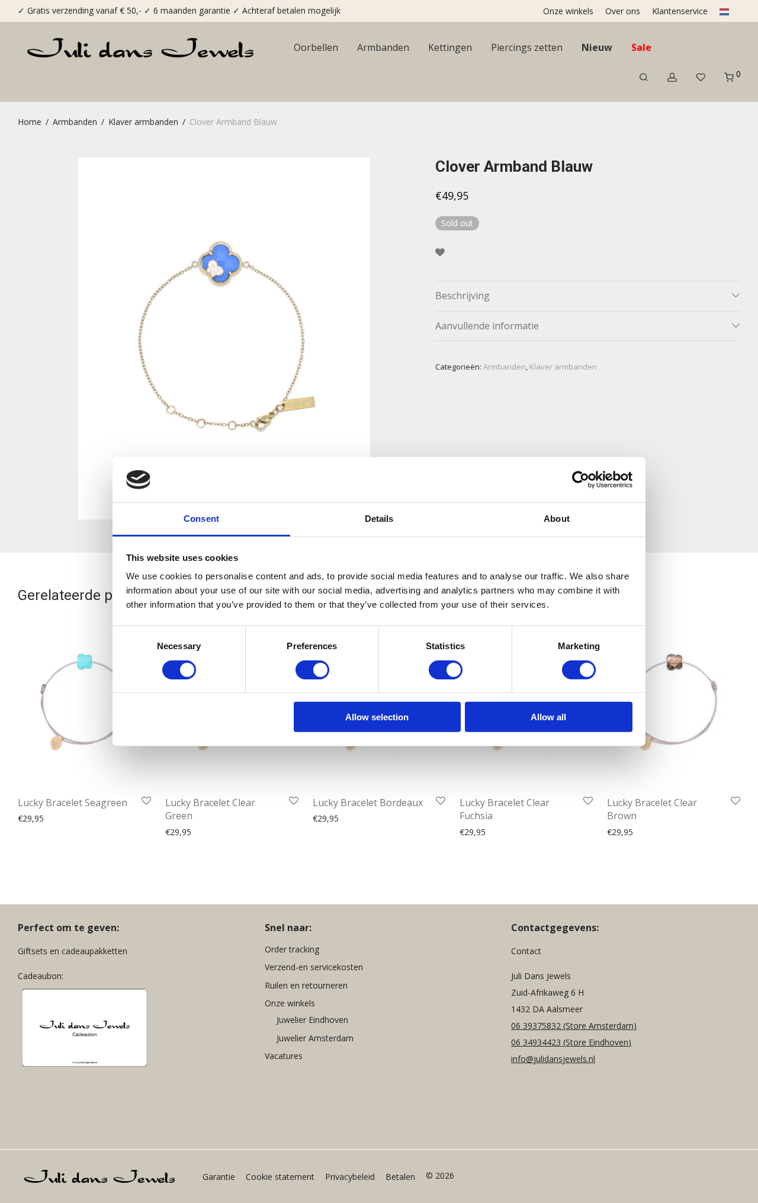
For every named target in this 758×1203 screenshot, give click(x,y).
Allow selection (377, 717)
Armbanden (383, 47)
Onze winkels (568, 11)
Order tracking (292, 949)
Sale (641, 47)
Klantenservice (680, 11)
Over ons (622, 11)
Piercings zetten (527, 47)
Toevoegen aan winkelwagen (70, 819)
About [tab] (557, 519)
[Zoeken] (643, 77)
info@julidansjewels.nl (553, 1058)
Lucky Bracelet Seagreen (72, 802)
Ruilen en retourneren (306, 985)
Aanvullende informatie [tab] (487, 325)
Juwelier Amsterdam (315, 1038)
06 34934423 (536, 1042)
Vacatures (284, 1055)
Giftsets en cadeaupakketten (72, 951)
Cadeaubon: (40, 975)
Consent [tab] (201, 519)
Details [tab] (379, 519)
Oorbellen (316, 47)
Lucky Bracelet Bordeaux (368, 802)
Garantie (219, 1176)
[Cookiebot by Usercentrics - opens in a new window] (580, 480)
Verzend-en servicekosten (314, 967)
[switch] (312, 669)
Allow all (548, 717)
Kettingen (450, 47)
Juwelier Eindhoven (312, 1019)
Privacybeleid (350, 1176)
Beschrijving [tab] (462, 295)
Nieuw (597, 47)
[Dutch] (722, 11)
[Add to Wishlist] (440, 253)
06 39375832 (537, 1025)
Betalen (400, 1176)
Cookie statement (280, 1176)
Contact (526, 951)
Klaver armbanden (143, 121)
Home (29, 121)
